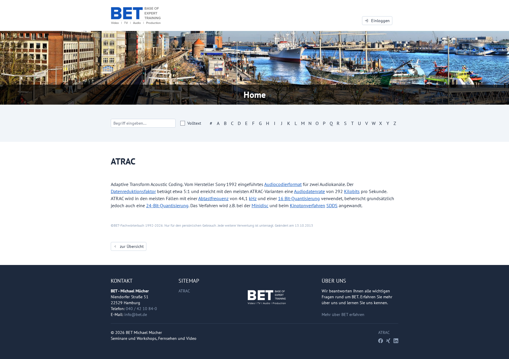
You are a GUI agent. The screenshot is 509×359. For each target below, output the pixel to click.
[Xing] (388, 340)
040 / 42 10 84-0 (141, 308)
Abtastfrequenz (213, 198)
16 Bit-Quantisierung (299, 198)
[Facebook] (380, 340)
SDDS (332, 205)
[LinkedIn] (396, 340)
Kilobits (352, 191)
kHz (253, 198)
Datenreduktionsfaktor (133, 191)
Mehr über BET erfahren (343, 314)
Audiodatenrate (309, 191)
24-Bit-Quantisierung (167, 205)
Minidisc (260, 205)
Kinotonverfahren (307, 205)
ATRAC (184, 291)
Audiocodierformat (283, 184)
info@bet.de (135, 314)
